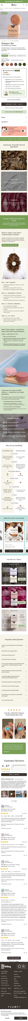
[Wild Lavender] (15, 64)
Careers (16, 981)
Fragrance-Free (21, 55)
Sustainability (17, 976)
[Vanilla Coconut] (2, 64)
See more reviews (14, 958)
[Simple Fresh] (20, 64)
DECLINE (7, 1018)
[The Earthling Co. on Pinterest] (17, 1007)
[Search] (24, 5)
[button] (4, 5)
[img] (18, 779)
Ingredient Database (6, 993)
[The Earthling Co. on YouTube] (15, 1007)
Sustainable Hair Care (8, 8)
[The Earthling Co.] (14, 5)
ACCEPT (20, 1018)
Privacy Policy (4, 983)
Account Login (4, 980)
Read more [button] (23, 917)
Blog (15, 979)
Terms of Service (5, 985)
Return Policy (4, 978)
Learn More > (22, 579)
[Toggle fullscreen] (11, 736)
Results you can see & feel (10, 245)
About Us (16, 974)
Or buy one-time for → (14, 99)
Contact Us (3, 976)
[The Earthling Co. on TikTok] (13, 1007)
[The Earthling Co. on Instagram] (10, 1007)
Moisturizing (13, 55)
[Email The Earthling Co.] (19, 1007)
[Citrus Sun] (11, 64)
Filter (15, 801)
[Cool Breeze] (24, 64)
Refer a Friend (17, 985)
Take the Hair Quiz (19, 111)
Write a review (14, 774)
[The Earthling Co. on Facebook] (8, 1007)
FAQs (2, 995)
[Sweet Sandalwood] (7, 64)
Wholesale (16, 983)
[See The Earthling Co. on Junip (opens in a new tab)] (17, 961)
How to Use (4, 991)
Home (1, 8)
